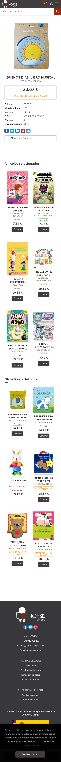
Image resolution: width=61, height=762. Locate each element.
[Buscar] (57, 11)
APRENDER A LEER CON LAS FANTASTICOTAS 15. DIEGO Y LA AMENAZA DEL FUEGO (17, 209)
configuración (30, 745)
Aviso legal (30, 665)
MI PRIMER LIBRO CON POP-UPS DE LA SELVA (17, 416)
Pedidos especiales (30, 695)
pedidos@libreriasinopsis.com (30, 645)
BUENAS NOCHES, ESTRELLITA (43, 480)
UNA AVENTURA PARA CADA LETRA (44, 274)
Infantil (26, 112)
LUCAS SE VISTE (17, 480)
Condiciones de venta (30, 670)
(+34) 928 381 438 (30, 640)
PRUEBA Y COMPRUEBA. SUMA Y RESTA (17, 280)
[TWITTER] (30, 627)
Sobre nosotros (30, 699)
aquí (37, 741)
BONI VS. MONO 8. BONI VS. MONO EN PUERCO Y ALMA (18, 347)
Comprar (17, 229)
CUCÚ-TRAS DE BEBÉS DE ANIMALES (43, 545)
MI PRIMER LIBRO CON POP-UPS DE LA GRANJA (43, 418)
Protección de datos (30, 674)
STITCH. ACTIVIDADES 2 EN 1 (43, 345)
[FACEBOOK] (25, 627)
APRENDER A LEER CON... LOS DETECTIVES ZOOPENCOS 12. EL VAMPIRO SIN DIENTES (43, 209)
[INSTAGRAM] (35, 627)
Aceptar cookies (30, 754)
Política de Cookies (30, 679)
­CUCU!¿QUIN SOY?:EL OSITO (17, 544)
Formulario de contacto (30, 650)
